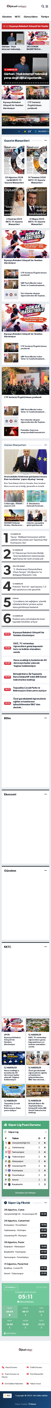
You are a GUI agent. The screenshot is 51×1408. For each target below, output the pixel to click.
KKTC (18, 17)
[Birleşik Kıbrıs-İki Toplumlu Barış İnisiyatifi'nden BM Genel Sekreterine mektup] (37, 1091)
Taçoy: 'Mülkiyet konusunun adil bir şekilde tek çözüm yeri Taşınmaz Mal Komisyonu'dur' (28, 540)
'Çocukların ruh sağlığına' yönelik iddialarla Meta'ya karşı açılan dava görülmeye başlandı (29, 604)
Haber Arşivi (35, 1384)
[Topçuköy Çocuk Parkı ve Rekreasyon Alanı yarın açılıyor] (13, 1091)
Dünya (15, 598)
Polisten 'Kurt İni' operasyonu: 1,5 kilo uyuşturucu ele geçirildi (29, 588)
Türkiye (45, 17)
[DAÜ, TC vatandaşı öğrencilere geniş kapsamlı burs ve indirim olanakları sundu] (37, 1025)
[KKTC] (45, 947)
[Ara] (42, 7)
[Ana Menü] (47, 7)
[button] (47, 119)
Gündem (7, 17)
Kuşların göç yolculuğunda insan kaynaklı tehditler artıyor (29, 620)
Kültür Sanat (19, 566)
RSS (8, 1396)
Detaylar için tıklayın (25, 1193)
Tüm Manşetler (36, 1374)
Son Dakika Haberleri (14, 1384)
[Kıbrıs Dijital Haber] (17, 7)
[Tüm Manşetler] (45, 445)
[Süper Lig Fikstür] (45, 1203)
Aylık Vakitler (11, 1333)
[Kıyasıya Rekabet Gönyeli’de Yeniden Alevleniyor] (13, 1025)
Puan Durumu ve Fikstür (10, 1375)
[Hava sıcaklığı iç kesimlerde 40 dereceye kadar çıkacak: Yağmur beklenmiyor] (13, 1058)
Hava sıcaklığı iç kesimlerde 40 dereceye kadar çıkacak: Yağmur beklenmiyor (30, 663)
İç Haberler (15, 534)
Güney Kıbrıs (31, 17)
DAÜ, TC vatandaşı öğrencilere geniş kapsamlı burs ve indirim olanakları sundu (37, 1042)
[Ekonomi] (45, 794)
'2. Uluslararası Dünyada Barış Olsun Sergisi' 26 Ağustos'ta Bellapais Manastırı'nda (27, 572)
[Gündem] (45, 870)
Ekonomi (10, 794)
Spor (7, 1035)
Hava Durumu (11, 1367)
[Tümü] (45, 141)
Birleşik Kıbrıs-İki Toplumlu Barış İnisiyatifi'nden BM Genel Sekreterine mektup (29, 677)
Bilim (7, 718)
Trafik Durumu (36, 1367)
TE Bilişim (32, 1404)
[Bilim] (45, 718)
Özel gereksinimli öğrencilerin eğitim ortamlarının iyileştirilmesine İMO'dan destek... (37, 1075)
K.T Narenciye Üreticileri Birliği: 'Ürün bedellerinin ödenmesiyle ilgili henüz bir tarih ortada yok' (29, 556)
